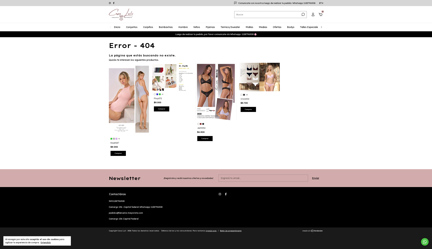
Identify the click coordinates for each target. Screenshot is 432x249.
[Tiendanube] (312, 231)
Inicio (117, 27)
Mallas (249, 27)
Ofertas (277, 27)
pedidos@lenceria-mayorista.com (126, 213)
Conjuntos (131, 27)
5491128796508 (117, 201)
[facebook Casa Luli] (114, 3)
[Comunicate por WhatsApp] (425, 242)
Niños (196, 27)
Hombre (183, 27)
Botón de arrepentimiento (230, 231)
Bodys (290, 27)
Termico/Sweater (230, 27)
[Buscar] (303, 14)
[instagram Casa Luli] (110, 3)
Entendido (46, 242)
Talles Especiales (309, 27)
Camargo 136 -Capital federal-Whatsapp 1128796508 (136, 207)
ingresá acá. (211, 231)
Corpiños (148, 27)
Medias (263, 27)
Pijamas (210, 27)
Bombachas (166, 27)
